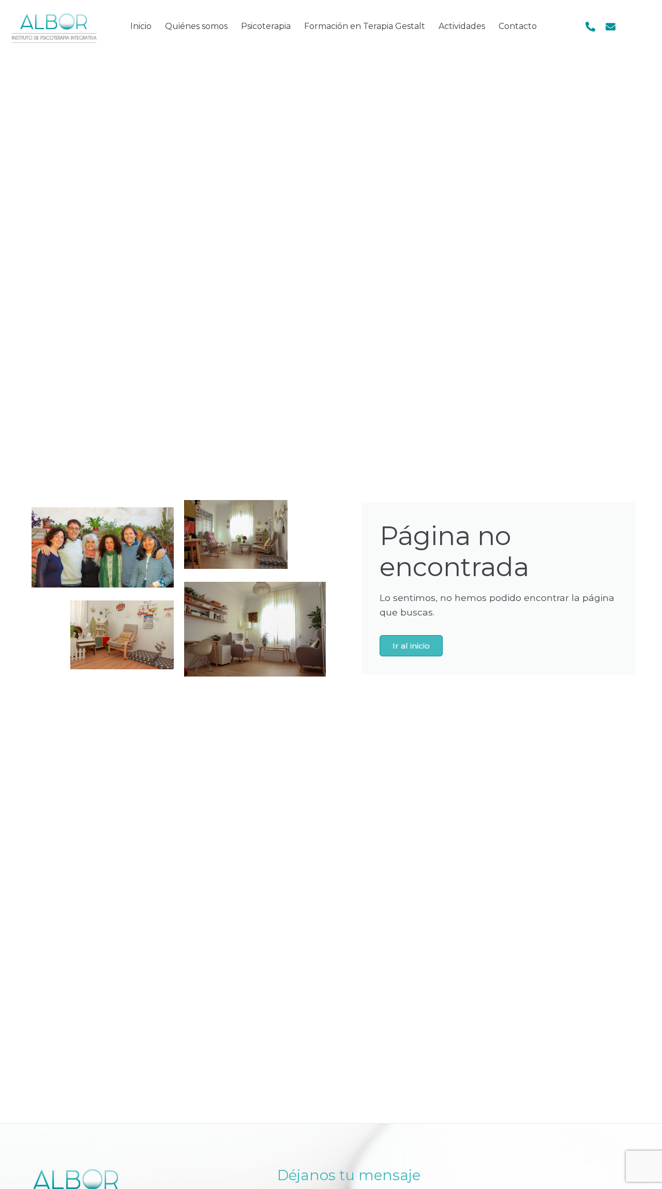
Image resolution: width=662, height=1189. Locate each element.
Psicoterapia (266, 26)
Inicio (141, 26)
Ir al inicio (411, 646)
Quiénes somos (196, 26)
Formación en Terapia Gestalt (364, 26)
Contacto (518, 26)
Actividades (462, 26)
